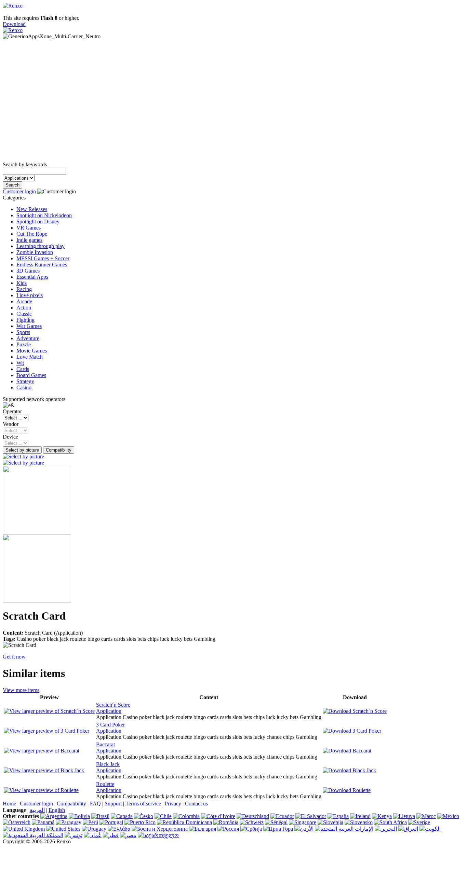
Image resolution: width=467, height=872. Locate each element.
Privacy (173, 803)
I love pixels (29, 295)
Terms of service (143, 803)
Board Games (31, 375)
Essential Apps (32, 277)
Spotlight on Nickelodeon (44, 215)
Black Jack (108, 764)
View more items (21, 690)
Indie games (29, 240)
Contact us (196, 803)
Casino (23, 387)
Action (23, 307)
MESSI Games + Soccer (42, 258)
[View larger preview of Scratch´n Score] (49, 711)
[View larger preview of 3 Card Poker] (46, 731)
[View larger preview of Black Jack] (44, 770)
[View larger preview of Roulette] (41, 790)
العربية (37, 810)
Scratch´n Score (113, 705)
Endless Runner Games (41, 264)
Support (113, 803)
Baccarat (105, 744)
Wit (20, 363)
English (57, 810)
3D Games (28, 271)
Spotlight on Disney (37, 221)
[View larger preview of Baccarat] (41, 750)
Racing (24, 289)
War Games (29, 326)
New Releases (31, 209)
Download (14, 24)
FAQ (95, 803)
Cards (22, 369)
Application (108, 711)
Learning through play (40, 246)
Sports (23, 332)
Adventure (27, 338)
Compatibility (71, 803)
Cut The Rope (31, 234)
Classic (24, 314)
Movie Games (31, 351)
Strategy (25, 381)
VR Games (28, 228)
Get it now (14, 657)
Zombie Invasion (34, 252)
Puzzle (23, 344)
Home (9, 803)
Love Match (29, 357)
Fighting (25, 320)
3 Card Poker (110, 725)
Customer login (19, 191)
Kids (21, 283)
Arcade (24, 301)
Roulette (105, 784)
